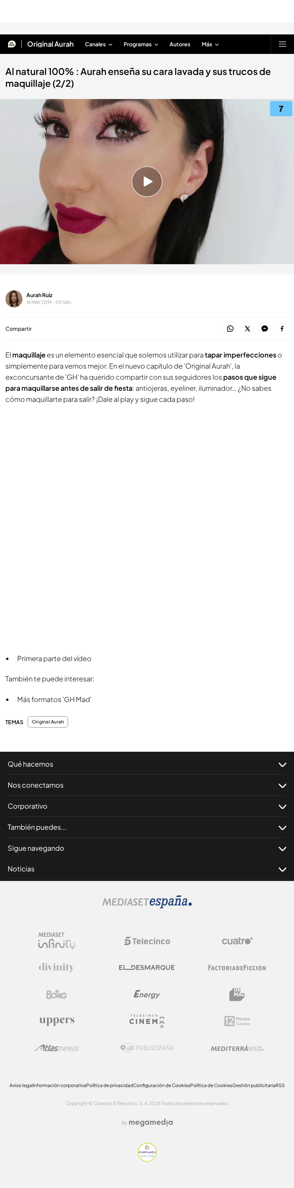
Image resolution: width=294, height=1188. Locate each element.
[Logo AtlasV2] (56, 1047)
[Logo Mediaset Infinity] (56, 941)
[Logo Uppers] (56, 1021)
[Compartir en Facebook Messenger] (264, 329)
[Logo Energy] (147, 994)
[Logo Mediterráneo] (237, 1048)
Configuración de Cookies (161, 1085)
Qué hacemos (30, 763)
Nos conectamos (36, 784)
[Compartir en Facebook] (282, 329)
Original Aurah (50, 44)
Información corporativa (59, 1085)
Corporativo (27, 805)
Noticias (21, 868)
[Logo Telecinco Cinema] (147, 1021)
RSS (280, 1085)
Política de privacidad (109, 1085)
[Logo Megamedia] (151, 1122)
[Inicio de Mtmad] (12, 44)
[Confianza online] (147, 1159)
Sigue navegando (36, 847)
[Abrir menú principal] (282, 44)
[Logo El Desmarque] (147, 967)
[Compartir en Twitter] (247, 329)
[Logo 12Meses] (237, 1021)
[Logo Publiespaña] (147, 1048)
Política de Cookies (211, 1085)
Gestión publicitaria (254, 1085)
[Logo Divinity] (56, 967)
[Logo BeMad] (237, 994)
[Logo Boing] (56, 994)
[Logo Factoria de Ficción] (237, 967)
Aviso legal (21, 1085)
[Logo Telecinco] (147, 941)
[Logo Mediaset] (147, 906)
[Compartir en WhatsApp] (230, 329)
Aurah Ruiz (39, 294)
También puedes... (37, 826)
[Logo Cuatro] (237, 941)
